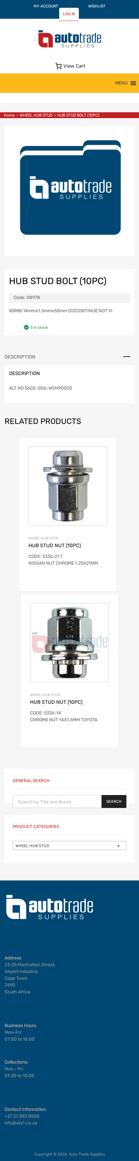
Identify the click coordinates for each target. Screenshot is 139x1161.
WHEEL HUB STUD (36, 115)
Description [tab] (20, 357)
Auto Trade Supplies (87, 1154)
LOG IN (69, 14)
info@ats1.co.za (21, 1123)
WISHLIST (96, 6)
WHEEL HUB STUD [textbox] (68, 846)
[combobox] (69, 845)
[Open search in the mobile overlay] (69, 801)
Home (9, 115)
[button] (121, 83)
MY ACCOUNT (46, 6)
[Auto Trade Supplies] (69, 47)
